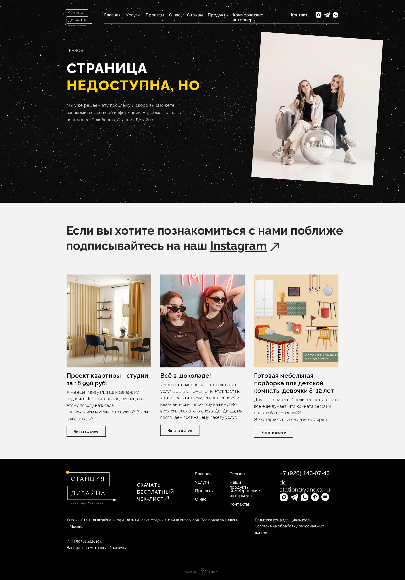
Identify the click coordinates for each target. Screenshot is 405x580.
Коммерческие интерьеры (248, 17)
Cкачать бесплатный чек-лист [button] (155, 492)
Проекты (155, 14)
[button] (166, 498)
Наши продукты (239, 485)
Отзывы (195, 14)
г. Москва (75, 526)
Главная (203, 473)
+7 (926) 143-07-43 (304, 473)
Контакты (300, 14)
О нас (174, 14)
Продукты (218, 14)
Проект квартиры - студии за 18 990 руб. (107, 379)
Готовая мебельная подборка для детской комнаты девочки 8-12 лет (294, 383)
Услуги (133, 14)
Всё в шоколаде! (186, 375)
